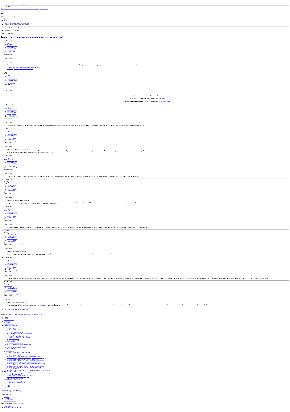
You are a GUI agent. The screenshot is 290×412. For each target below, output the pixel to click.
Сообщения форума (12, 47)
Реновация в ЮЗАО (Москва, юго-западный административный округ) (25, 360)
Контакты (7, 398)
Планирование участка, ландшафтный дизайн (18, 381)
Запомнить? (8, 6)
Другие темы (7, 385)
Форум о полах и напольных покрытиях (17, 336)
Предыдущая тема (6, 390)
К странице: (7, 30)
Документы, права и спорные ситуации (17, 354)
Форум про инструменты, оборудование (17, 347)
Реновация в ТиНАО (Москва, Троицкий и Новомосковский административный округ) (29, 370)
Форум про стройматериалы (14, 349)
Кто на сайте (7, 322)
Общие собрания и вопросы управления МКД (18, 373)
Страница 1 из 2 (5, 27)
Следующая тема (16, 390)
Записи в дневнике (11, 50)
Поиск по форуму (8, 324)
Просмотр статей (11, 51)
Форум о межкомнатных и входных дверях (18, 330)
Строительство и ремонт (10, 21)
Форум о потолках (11, 341)
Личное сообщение (12, 48)
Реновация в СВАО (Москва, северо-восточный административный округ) (26, 366)
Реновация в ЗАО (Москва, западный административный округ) (23, 362)
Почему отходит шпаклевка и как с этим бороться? (20, 69)
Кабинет (6, 318)
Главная (6, 397)
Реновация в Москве (9, 351)
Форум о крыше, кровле (13, 339)
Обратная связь (7, 406)
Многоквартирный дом (10, 371)
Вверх (40, 314)
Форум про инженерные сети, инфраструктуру (19, 344)
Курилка (9, 386)
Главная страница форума (10, 325)
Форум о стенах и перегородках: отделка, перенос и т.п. (18, 23)
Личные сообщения (9, 320)
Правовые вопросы (12, 383)
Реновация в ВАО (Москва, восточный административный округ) (24, 356)
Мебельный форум (11, 348)
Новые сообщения (9, 399)
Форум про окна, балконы (13, 340)
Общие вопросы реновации (14, 355)
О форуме (9, 387)
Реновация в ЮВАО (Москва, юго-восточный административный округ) (25, 358)
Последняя (21, 27)
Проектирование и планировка (12, 379)
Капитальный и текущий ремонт (15, 378)
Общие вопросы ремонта (13, 329)
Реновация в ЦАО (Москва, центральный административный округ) (24, 367)
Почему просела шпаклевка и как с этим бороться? (35, 37)
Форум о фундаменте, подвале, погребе (17, 335)
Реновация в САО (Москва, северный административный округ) (23, 364)
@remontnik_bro (156, 95)
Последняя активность (10, 401)
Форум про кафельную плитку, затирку (20, 337)
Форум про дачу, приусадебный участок (17, 345)
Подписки (6, 321)
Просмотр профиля (12, 46)
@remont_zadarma (165, 101)
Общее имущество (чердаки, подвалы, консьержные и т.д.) (22, 375)
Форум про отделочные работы (15, 343)
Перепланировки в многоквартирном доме (18, 377)
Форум (5, 20)
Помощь (6, 1)
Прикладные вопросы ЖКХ (14, 374)
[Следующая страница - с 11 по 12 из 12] (14, 27)
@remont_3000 (161, 98)
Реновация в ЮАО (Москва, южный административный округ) (23, 359)
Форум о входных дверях (16, 332)
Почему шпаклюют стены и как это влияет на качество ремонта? (23, 67)
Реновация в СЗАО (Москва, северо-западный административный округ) (26, 363)
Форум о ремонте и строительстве (12, 407)
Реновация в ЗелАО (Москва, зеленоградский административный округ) (25, 368)
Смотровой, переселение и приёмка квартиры (18, 352)
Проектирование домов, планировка (16, 382)
